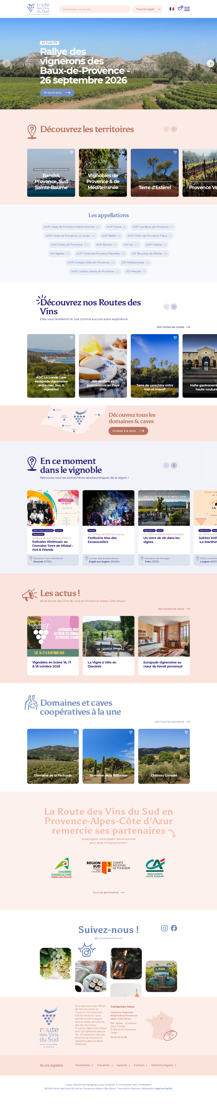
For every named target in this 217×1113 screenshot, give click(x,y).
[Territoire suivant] (174, 129)
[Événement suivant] (174, 465)
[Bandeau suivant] (210, 63)
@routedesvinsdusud (108, 938)
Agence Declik (163, 1088)
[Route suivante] (174, 307)
